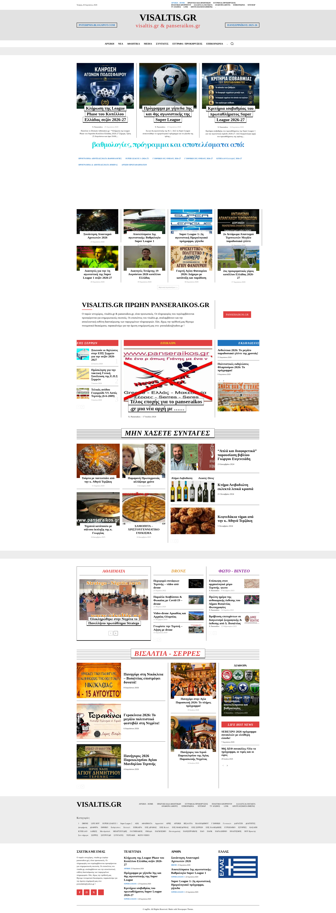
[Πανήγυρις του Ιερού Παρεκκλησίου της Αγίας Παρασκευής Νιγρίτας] (193, 734)
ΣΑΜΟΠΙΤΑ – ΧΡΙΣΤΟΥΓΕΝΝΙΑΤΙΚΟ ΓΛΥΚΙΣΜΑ (143, 529)
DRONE (174, 865)
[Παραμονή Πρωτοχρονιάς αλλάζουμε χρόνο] (143, 461)
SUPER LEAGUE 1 (130, 884)
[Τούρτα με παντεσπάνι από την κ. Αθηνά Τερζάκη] (98, 461)
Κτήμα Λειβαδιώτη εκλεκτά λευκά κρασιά (235, 487)
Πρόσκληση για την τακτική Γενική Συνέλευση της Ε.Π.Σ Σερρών (104, 374)
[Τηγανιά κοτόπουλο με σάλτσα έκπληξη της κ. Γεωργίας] (98, 509)
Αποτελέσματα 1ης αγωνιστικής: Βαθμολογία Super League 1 (144, 237)
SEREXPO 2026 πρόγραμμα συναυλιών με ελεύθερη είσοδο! (238, 734)
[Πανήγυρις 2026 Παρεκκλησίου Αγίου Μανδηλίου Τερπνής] (99, 762)
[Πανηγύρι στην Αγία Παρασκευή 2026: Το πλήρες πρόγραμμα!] (193, 681)
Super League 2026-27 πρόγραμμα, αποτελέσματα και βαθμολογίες (239, 703)
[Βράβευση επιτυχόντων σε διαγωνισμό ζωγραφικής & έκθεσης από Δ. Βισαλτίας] (251, 619)
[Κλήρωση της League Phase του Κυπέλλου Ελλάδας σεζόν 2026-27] (105, 86)
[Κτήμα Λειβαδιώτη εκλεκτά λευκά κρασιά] (193, 489)
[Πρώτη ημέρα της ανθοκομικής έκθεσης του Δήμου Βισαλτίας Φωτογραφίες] (251, 599)
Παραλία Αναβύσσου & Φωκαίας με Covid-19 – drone (167, 600)
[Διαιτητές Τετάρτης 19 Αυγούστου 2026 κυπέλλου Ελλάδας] (144, 258)
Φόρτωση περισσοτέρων (167, 287)
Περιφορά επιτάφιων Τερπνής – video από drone (166, 584)
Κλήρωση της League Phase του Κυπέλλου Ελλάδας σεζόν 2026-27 (105, 114)
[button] (232, 43)
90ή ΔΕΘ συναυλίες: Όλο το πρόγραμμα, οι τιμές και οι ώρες (238, 752)
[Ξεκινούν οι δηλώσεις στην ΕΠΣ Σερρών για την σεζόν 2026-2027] (83, 354)
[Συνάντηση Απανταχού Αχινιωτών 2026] (97, 221)
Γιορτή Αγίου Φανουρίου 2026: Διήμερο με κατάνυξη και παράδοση (191, 274)
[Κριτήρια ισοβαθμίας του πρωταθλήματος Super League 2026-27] (230, 86)
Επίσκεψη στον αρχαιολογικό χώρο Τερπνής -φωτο (220, 584)
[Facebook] (79, 892)
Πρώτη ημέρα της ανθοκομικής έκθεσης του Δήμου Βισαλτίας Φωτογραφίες (224, 602)
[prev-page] (78, 407)
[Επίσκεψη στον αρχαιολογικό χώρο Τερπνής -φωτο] (251, 583)
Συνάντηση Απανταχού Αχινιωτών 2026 (185, 859)
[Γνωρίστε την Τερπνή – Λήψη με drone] (196, 628)
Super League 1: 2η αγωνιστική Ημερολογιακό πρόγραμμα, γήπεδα (191, 237)
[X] (94, 892)
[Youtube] (101, 892)
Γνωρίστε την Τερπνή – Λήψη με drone (167, 628)
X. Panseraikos (97, 127)
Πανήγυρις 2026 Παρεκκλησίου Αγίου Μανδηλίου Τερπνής (140, 760)
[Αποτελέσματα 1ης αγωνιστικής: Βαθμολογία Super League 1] (144, 221)
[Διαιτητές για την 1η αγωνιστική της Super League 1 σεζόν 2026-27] (97, 258)
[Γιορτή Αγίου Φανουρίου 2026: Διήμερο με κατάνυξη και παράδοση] (191, 258)
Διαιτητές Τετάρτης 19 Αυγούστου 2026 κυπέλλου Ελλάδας (144, 274)
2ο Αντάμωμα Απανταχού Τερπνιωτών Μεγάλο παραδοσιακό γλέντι (238, 237)
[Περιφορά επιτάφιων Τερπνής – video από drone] (196, 583)
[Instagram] (87, 892)
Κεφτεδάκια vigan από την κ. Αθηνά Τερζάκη (235, 519)
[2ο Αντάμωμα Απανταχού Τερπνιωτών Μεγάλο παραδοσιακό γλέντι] (238, 221)
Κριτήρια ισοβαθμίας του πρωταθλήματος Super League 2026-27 (231, 114)
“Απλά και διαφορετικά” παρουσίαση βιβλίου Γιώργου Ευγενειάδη (237, 455)
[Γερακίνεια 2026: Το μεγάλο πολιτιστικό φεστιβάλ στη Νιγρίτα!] (99, 721)
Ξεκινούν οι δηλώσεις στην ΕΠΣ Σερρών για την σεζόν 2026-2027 (104, 354)
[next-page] (82, 407)
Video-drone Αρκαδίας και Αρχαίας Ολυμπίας (169, 615)
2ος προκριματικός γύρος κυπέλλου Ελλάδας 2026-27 (238, 274)
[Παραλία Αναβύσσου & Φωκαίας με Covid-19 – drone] (196, 599)
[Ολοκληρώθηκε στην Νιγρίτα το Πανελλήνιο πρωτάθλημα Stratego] (113, 599)
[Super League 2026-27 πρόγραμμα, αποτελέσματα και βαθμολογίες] (240, 692)
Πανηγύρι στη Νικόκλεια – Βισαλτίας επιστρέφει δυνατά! (143, 678)
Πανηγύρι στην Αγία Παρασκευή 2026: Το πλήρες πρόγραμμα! (193, 702)
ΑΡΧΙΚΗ (127, 869)
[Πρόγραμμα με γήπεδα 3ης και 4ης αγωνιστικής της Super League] (167, 86)
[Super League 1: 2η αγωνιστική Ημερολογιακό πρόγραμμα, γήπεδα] (191, 221)
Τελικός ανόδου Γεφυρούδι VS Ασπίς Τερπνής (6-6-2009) (104, 392)
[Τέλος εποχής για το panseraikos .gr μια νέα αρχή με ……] (168, 375)
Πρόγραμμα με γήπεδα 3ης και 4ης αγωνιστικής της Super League (168, 114)
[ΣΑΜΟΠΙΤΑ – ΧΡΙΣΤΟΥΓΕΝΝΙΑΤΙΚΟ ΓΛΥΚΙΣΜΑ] (143, 509)
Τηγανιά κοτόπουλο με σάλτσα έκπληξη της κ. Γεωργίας (98, 529)
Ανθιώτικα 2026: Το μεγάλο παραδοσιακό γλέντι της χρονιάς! (238, 351)
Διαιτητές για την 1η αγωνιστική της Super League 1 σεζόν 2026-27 (97, 274)
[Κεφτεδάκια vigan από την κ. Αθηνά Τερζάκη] (193, 521)
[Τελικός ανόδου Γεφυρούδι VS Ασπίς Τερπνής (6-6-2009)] (83, 393)
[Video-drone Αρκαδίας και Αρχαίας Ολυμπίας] (196, 615)
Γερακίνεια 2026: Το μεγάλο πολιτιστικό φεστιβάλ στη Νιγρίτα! (141, 719)
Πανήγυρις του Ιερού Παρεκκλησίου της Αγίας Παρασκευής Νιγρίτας (193, 755)
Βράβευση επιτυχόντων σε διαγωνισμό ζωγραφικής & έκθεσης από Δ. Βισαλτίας (225, 620)
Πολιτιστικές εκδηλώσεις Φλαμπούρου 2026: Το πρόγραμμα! (233, 367)
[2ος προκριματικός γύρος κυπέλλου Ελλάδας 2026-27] (238, 258)
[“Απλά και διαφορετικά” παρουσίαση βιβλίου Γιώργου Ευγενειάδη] (193, 457)
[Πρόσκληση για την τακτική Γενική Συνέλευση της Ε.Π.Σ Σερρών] (83, 374)
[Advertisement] (168, 191)
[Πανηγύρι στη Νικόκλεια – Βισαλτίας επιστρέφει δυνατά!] (99, 680)
